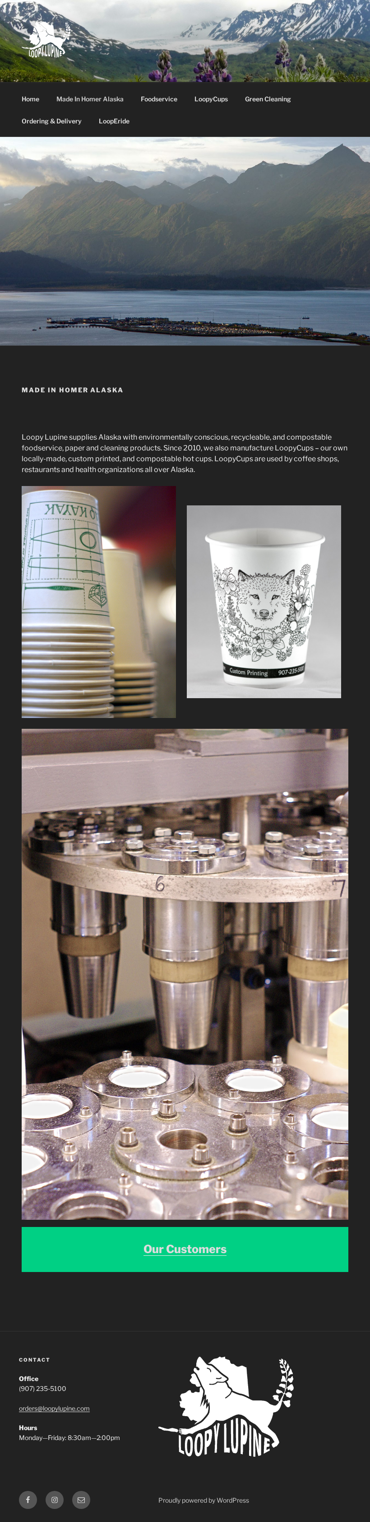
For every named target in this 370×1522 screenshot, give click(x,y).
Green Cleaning (268, 99)
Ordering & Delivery (52, 121)
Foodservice (159, 99)
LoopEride (114, 121)
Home (30, 99)
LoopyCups (211, 99)
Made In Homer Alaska (90, 99)
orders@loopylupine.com (54, 1408)
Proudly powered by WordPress (203, 1500)
